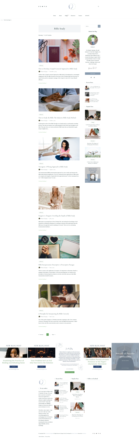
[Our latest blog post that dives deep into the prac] (13, 356)
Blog (66, 15)
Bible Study (41, 65)
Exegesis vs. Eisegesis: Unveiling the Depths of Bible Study (57, 216)
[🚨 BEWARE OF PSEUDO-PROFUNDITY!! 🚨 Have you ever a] (125, 356)
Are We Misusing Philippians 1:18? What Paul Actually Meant (94, 100)
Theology (93, 122)
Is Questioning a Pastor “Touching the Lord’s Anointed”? (94, 94)
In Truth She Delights (49, 433)
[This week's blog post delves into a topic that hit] (41, 356)
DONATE (87, 15)
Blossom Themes (74, 433)
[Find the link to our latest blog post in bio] (69, 356)
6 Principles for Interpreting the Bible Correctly (54, 314)
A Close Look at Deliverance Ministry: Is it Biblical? (93, 162)
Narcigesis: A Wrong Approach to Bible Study (53, 167)
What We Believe (41, 436)
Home (54, 15)
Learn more (92, 73)
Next (53, 334)
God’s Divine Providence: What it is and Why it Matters (93, 125)
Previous (41, 334)
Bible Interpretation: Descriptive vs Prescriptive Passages (56, 265)
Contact (80, 15)
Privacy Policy (47, 436)
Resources (73, 15)
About (60, 15)
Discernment (92, 140)
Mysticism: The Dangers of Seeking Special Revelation (92, 144)
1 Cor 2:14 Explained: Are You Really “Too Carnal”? (64, 384)
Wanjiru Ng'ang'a (44, 71)
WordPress (84, 433)
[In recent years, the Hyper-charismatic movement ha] (97, 356)
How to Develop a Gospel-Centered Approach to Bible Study (58, 69)
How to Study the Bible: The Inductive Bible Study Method (57, 118)
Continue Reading (42, 83)
